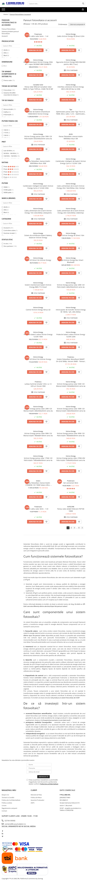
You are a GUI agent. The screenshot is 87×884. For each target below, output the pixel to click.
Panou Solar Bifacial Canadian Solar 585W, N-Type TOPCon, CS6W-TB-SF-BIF (38, 88)
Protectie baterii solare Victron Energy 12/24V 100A (38, 335)
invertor (54, 569)
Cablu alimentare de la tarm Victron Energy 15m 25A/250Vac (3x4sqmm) (38, 212)
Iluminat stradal (9, 233)
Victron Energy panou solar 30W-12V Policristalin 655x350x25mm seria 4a (38, 137)
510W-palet (7, 190)
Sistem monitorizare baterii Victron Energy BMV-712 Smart (38, 286)
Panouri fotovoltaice (8, 29)
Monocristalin (8, 109)
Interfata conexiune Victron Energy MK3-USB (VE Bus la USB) (71, 88)
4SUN (5, 50)
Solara (38, 481)
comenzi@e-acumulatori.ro (15, 824)
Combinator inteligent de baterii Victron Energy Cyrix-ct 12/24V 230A (38, 187)
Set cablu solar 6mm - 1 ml (38, 36)
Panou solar (8, 80)
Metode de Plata (36, 795)
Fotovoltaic (7, 90)
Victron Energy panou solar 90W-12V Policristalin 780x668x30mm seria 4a (71, 434)
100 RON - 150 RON (10, 156)
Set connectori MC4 (70, 483)
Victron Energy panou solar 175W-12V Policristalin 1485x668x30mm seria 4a (38, 459)
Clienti (34, 790)
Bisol (5, 55)
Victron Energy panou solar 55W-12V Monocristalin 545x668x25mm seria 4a (70, 385)
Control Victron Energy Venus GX (38, 310)
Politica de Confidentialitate (11, 800)
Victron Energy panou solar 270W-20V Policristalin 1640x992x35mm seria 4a (71, 459)
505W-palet (7, 192)
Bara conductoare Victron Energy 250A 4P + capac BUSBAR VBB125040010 (38, 63)
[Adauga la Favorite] (46, 50)
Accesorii (5, 36)
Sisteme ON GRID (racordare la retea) (10, 94)
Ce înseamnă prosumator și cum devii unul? (55, 720)
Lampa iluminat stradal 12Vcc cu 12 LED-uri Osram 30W (38, 385)
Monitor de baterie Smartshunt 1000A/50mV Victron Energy (38, 113)
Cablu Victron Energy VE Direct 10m (70, 235)
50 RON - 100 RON (10, 153)
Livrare (4, 805)
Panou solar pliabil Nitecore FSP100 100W (70, 510)
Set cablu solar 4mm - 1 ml (38, 509)
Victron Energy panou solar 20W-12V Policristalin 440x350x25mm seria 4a (71, 286)
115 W (6, 133)
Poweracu (70, 357)
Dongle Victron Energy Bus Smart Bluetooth (70, 261)
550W (5, 187)
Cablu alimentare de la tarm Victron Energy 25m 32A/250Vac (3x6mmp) (70, 212)
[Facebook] (2, 831)
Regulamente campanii (9, 808)
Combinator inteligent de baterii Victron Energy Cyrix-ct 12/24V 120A (71, 162)
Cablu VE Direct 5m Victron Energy (38, 359)
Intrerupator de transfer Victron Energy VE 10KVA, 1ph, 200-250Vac (71, 311)
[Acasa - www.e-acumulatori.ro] (13, 3)
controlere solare (40, 678)
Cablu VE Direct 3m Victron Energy (38, 260)
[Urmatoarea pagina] (82, 527)
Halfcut (6, 112)
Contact (4, 811)
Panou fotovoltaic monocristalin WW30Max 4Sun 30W (38, 162)
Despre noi (5, 795)
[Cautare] (83, 3)
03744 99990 (9, 820)
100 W (6, 130)
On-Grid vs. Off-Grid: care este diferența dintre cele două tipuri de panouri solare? (54, 605)
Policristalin (7, 115)
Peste (6, 166)
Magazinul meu (9, 790)
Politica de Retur (36, 797)
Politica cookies (7, 803)
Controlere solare (9, 230)
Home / (6, 14)
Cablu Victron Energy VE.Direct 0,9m (70, 36)
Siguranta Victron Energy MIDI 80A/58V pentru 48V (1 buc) (70, 63)
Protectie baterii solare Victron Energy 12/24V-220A (70, 335)
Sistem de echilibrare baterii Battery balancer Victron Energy (38, 236)
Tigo (70, 109)
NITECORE (70, 507)
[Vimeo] (2, 836)
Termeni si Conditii (8, 797)
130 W (6, 135)
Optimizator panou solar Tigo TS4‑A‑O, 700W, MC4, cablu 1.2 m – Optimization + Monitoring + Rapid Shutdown (71, 113)
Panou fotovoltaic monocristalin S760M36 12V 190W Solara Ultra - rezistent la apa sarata (38, 484)
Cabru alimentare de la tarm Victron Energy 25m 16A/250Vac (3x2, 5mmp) (71, 187)
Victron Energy (71, 34)
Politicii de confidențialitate (49, 784)
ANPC (33, 803)
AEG (5, 53)
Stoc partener (8, 246)
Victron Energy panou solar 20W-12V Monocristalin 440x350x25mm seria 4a (38, 410)
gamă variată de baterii (43, 667)
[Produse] (4, 10)
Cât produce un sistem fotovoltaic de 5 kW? (65, 698)
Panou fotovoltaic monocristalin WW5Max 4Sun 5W (71, 137)
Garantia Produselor (37, 800)
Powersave (38, 34)
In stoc (6, 243)
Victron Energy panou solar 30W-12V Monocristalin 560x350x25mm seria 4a (70, 410)
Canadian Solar (38, 85)
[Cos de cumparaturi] (82, 9)
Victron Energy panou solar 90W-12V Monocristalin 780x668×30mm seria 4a (38, 434)
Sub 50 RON (8, 151)
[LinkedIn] (2, 834)
